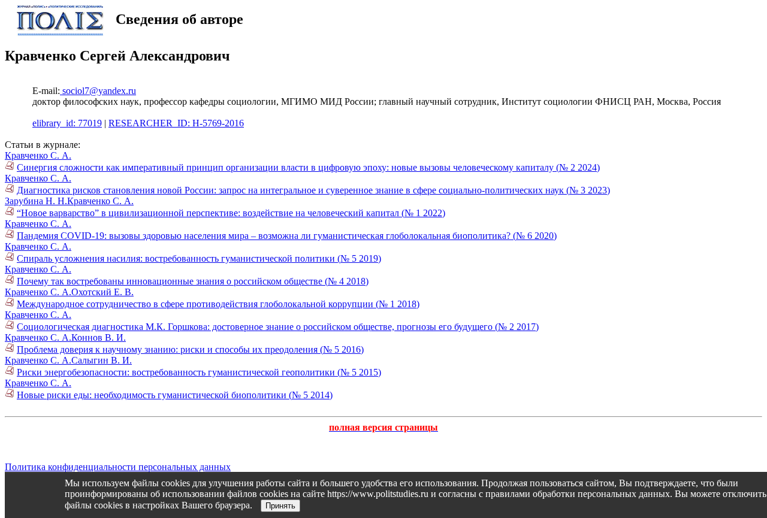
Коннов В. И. (98, 337)
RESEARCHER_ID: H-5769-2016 (176, 123)
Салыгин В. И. (101, 360)
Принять (280, 505)
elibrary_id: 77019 (67, 123)
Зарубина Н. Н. (36, 201)
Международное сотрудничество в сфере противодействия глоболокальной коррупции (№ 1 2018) (218, 304)
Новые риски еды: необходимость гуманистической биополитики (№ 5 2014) (175, 395)
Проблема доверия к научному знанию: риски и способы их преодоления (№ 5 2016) (190, 349)
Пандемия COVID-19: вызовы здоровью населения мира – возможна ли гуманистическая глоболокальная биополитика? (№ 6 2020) (287, 236)
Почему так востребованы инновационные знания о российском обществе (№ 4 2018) (193, 281)
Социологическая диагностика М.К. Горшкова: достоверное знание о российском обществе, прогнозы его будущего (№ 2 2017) (278, 327)
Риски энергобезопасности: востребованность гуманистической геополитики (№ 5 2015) (199, 372)
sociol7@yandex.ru (98, 91)
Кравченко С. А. (38, 155)
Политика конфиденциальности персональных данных (118, 467)
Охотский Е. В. (102, 292)
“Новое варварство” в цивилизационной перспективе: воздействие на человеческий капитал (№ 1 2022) (231, 213)
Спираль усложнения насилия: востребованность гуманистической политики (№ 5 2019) (199, 258)
